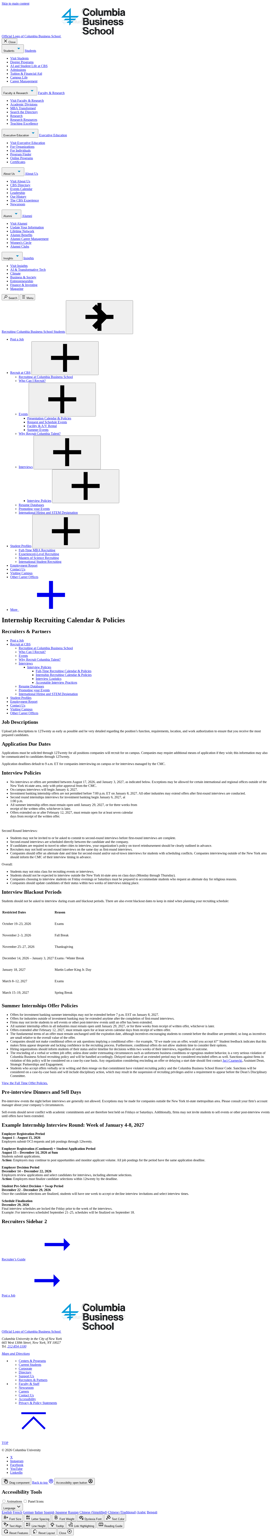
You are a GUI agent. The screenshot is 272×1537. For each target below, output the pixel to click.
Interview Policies (39, 500)
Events (23, 414)
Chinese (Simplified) (93, 1512)
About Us (9, 173)
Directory (25, 1372)
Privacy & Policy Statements (38, 1403)
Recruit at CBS (20, 372)
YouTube (16, 1469)
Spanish (49, 1512)
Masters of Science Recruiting (39, 558)
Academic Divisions (23, 104)
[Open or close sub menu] (65, 358)
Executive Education (16, 135)
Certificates (17, 162)
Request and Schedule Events (47, 422)
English (7, 1512)
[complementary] (136, 1481)
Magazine (16, 289)
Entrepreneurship (21, 281)
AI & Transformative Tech (28, 269)
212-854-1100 (16, 1346)
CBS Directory (20, 185)
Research (16, 116)
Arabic (141, 1512)
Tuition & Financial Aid (26, 73)
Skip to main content (15, 3)
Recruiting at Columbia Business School (46, 377)
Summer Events (37, 430)
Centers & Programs (32, 1361)
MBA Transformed (23, 108)
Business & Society (23, 277)
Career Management (23, 81)
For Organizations (22, 146)
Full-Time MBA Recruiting (37, 550)
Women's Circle (20, 242)
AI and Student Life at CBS (29, 66)
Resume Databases (31, 505)
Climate (15, 273)
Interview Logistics (48, 678)
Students (9, 50)
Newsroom (17, 204)
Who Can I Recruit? (32, 380)
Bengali (152, 1512)
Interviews (26, 467)
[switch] (4, 1501)
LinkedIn (16, 1472)
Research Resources (23, 119)
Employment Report (23, 565)
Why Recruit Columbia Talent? (40, 433)
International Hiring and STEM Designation (48, 512)
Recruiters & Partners (33, 1380)
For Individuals (20, 150)
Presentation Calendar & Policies (49, 418)
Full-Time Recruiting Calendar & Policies (63, 671)
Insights (8, 258)
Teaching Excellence (24, 123)
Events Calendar (21, 189)
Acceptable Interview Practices (56, 682)
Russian (73, 1512)
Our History (18, 196)
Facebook (16, 1465)
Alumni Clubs (19, 246)
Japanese (61, 1512)
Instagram (16, 1461)
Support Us (26, 1376)
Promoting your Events (34, 509)
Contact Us (17, 569)
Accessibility (27, 1399)
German (28, 1512)
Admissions (18, 70)
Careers (24, 1391)
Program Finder (20, 154)
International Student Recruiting (40, 561)
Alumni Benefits (21, 235)
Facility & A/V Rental (42, 426)
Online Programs (21, 158)
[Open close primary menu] (99, 317)
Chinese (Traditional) (122, 1512)
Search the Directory (24, 112)
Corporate (25, 1368)
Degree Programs (22, 62)
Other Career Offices (24, 577)
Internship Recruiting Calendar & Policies (64, 675)
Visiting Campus (21, 573)
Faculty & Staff (29, 1384)
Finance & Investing (23, 285)
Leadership (17, 193)
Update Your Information (27, 227)
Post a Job (17, 339)
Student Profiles (20, 546)
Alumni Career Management (29, 239)
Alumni (8, 216)
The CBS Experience (24, 200)
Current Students (30, 1364)
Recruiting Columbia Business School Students (33, 331)
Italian (39, 1512)
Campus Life (19, 77)
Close (12, 42)
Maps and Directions (16, 1353)
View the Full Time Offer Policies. (25, 1083)
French (17, 1512)
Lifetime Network (22, 231)
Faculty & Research (16, 93)
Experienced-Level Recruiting (39, 554)
